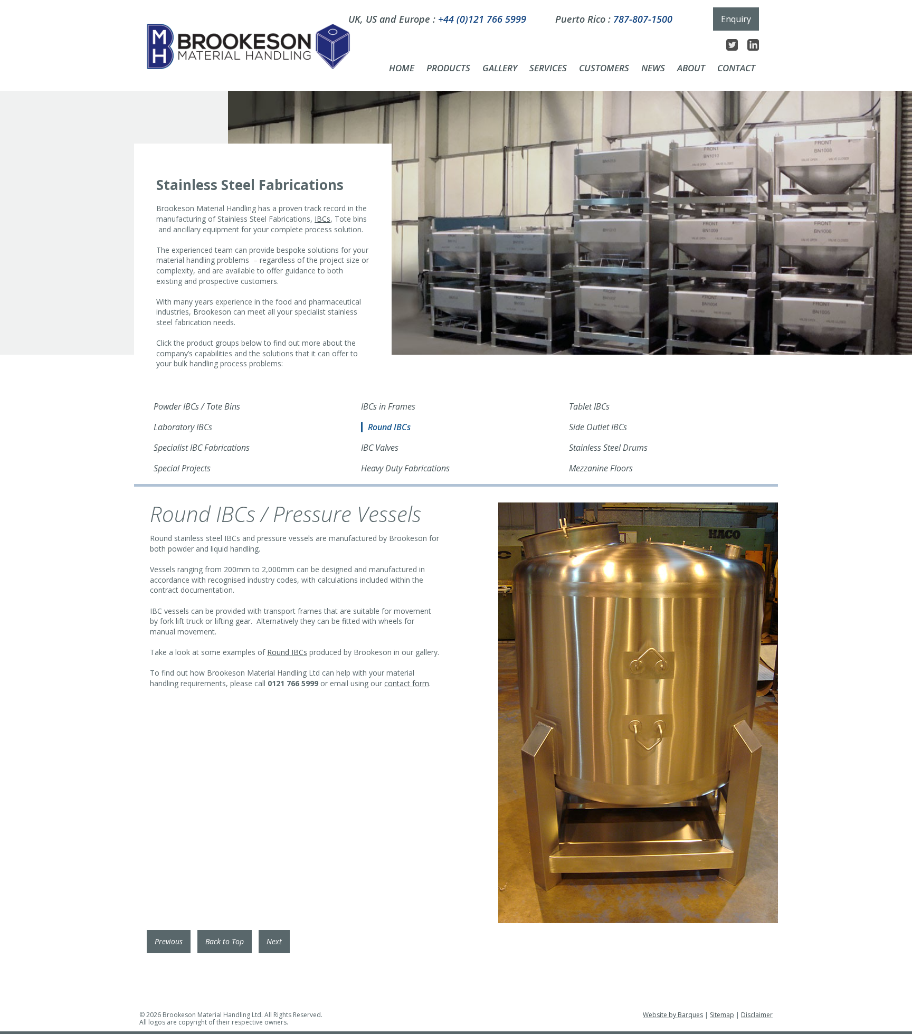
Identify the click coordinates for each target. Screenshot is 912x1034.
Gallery (499, 68)
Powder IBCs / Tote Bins (197, 407)
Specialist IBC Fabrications (202, 448)
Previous (169, 941)
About (691, 68)
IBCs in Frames (388, 407)
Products (448, 68)
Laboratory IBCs (183, 427)
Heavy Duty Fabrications (405, 468)
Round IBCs (389, 427)
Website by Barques (673, 1014)
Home (401, 68)
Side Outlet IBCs (598, 427)
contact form (406, 683)
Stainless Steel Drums (608, 448)
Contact (736, 68)
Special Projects (182, 468)
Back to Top (224, 941)
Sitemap (722, 1014)
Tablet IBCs (589, 407)
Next (274, 941)
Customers (604, 68)
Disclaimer (757, 1014)
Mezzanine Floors (601, 468)
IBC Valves (379, 448)
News (653, 68)
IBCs (322, 219)
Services (548, 68)
